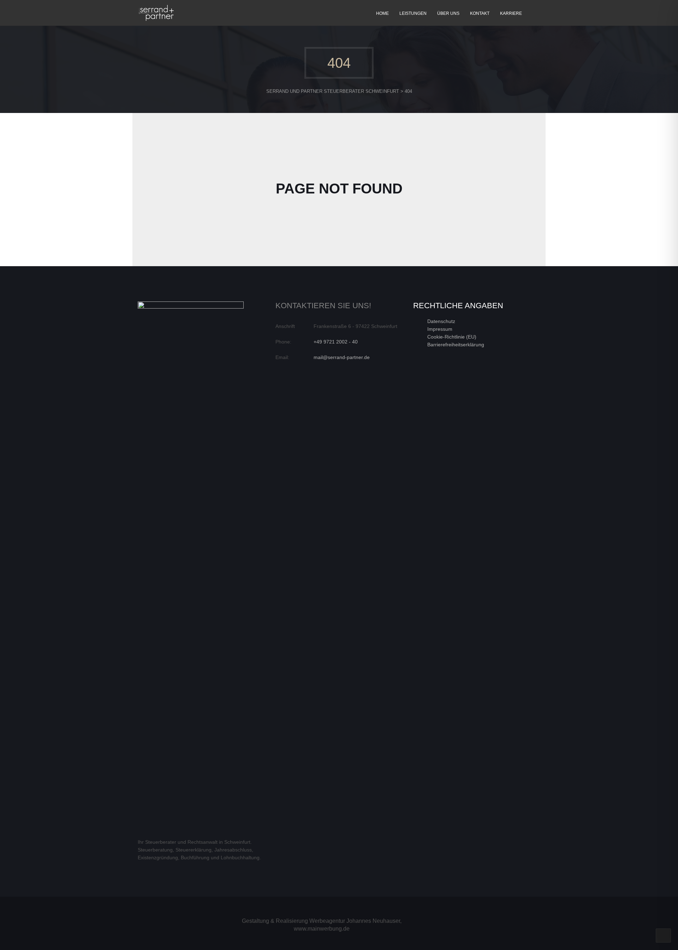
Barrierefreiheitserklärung (455, 344)
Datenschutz (441, 321)
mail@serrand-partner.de (342, 357)
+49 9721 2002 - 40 (336, 342)
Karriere (511, 13)
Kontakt (479, 13)
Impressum (439, 329)
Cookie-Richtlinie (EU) (451, 337)
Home (382, 13)
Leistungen (413, 13)
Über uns (448, 13)
